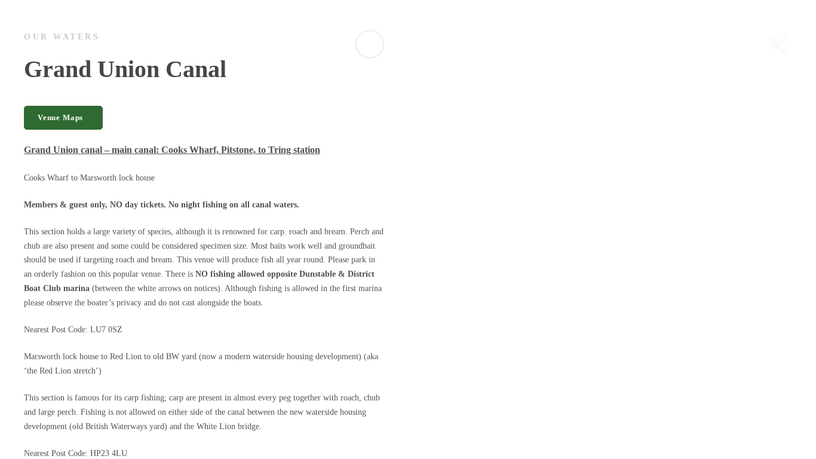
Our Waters (62, 36)
